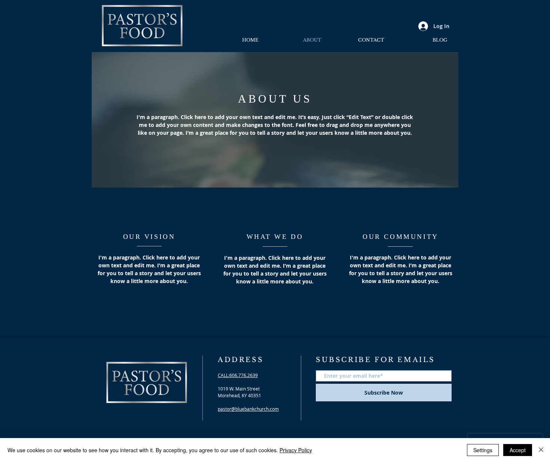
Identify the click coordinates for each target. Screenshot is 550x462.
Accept (518, 450)
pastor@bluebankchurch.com (248, 409)
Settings (482, 450)
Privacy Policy (295, 450)
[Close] (541, 450)
